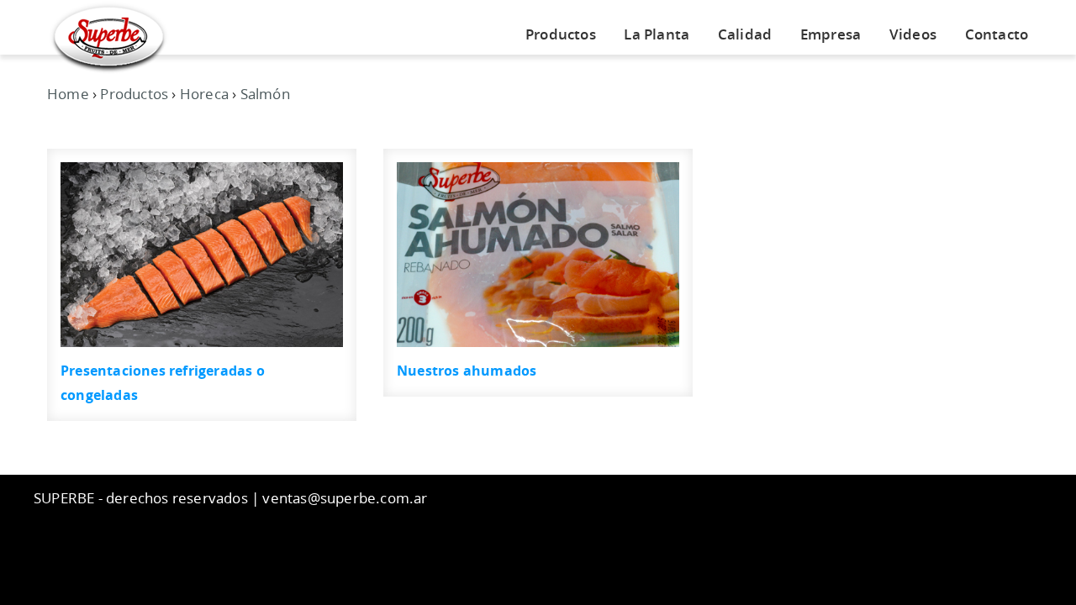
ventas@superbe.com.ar (344, 498)
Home (68, 93)
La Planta (656, 34)
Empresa (830, 34)
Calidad (745, 34)
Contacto (997, 34)
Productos (560, 34)
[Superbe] (109, 37)
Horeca (204, 93)
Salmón (265, 93)
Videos (912, 34)
